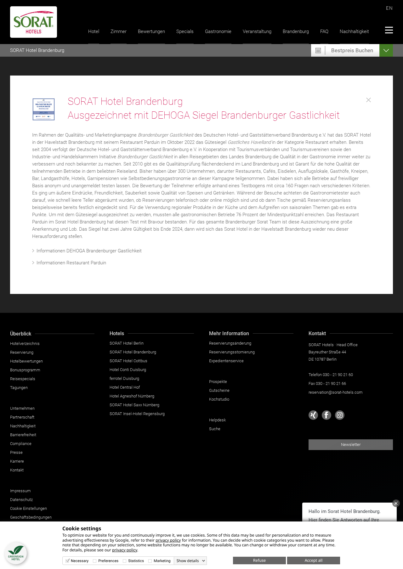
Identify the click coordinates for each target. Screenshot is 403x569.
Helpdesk (217, 420)
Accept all (314, 560)
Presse (16, 452)
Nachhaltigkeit (354, 31)
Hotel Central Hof (125, 387)
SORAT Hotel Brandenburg (133, 352)
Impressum (20, 491)
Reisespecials (22, 379)
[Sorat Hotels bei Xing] (313, 415)
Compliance (20, 444)
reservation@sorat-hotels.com (336, 392)
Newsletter (350, 444)
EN (389, 8)
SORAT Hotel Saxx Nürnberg (134, 405)
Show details (188, 560)
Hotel (93, 31)
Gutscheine (219, 390)
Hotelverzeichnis (25, 343)
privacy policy (168, 540)
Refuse (259, 560)
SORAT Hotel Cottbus (128, 361)
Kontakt (17, 470)
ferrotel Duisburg (124, 378)
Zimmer (119, 31)
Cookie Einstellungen (28, 508)
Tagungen (19, 388)
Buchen (352, 50)
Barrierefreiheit (23, 435)
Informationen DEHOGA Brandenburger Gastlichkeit (89, 251)
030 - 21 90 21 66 (331, 383)
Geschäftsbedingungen (31, 517)
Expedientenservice (226, 361)
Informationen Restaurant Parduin (71, 263)
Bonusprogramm (25, 370)
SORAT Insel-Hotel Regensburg (137, 414)
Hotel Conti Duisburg (128, 370)
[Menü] (388, 30)
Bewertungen (151, 31)
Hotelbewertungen (26, 361)
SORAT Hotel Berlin (127, 343)
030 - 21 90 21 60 (338, 375)
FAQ (324, 31)
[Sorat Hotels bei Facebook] (326, 415)
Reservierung (21, 352)
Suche (214, 429)
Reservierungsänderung (230, 343)
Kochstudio (219, 399)
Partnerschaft (22, 417)
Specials (185, 31)
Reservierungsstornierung (232, 352)
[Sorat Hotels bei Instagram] (339, 415)
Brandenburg (296, 31)
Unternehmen (22, 408)
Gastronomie (218, 31)
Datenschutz (21, 500)
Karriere (17, 461)
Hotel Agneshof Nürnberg (132, 396)
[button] (15, 553)
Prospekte (218, 382)
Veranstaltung (257, 31)
